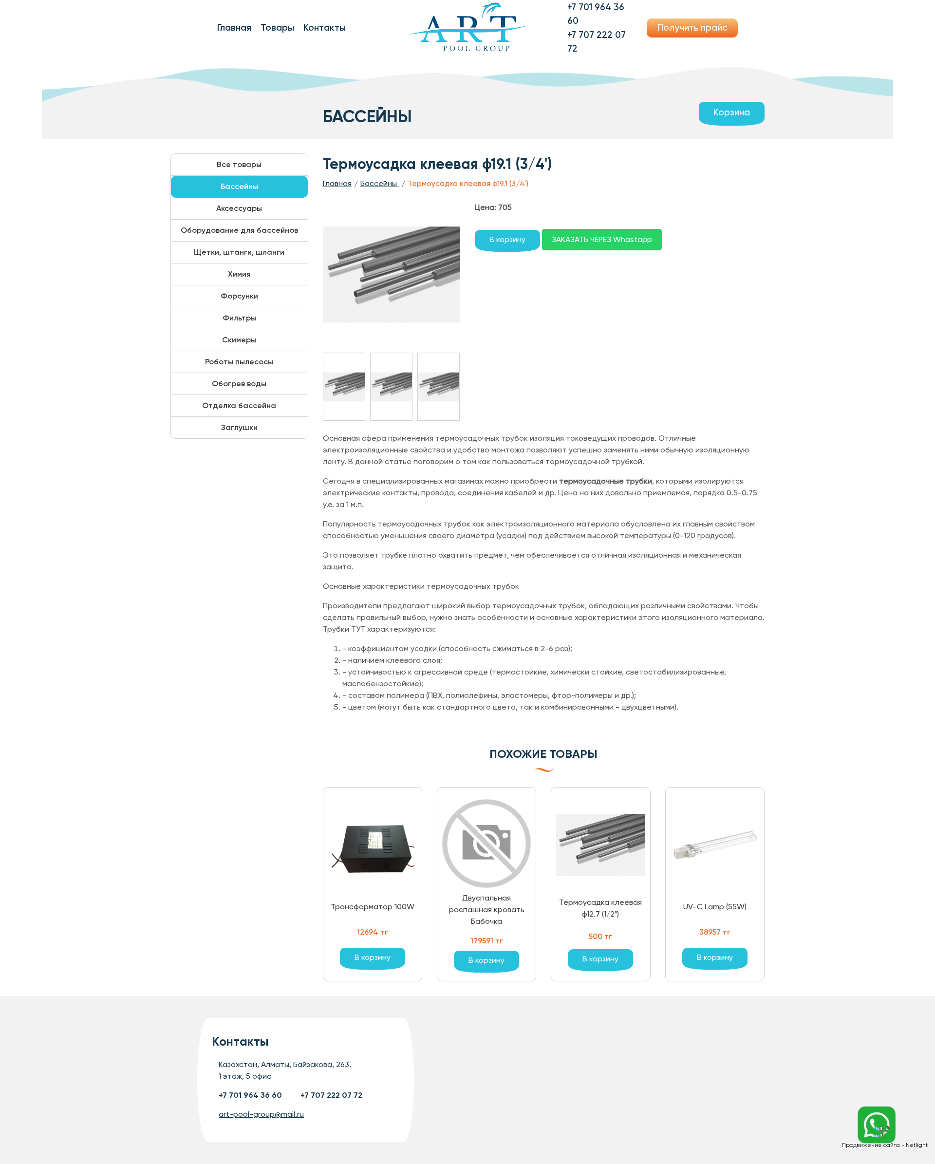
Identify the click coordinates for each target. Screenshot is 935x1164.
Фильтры (239, 317)
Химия (239, 274)
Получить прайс (692, 27)
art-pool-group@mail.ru (261, 1114)
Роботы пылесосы (239, 361)
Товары (277, 27)
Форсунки (239, 295)
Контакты (324, 27)
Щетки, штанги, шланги (239, 252)
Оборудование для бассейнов (239, 230)
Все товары (239, 164)
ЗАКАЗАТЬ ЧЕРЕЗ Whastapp (602, 239)
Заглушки (239, 427)
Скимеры (239, 339)
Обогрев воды (239, 383)
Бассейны (239, 186)
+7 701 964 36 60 (250, 1095)
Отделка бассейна (239, 405)
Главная (234, 27)
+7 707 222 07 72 (331, 1095)
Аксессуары (239, 208)
